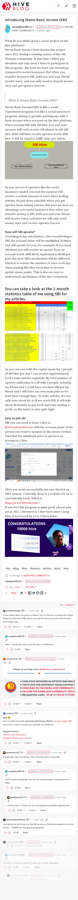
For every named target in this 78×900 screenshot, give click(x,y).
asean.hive (13, 658)
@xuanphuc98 (64, 721)
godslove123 (14, 752)
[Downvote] (11, 587)
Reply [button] (40, 626)
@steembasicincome (19, 427)
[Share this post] (45, 593)
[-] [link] (72, 610)
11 (25, 592)
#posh (57, 568)
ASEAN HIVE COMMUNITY (35, 575)
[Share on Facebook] (29, 592)
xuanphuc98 (22, 27)
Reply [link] (14, 592)
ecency (11, 713)
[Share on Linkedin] (41, 592)
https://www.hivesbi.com (21, 503)
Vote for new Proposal (13, 734)
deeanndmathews (17, 819)
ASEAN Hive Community (51, 669)
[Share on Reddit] (37, 592)
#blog (16, 568)
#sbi (8, 568)
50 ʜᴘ (61, 694)
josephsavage (15, 610)
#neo (66, 568)
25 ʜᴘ (49, 694)
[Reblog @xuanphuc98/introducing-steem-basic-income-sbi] (6, 592)
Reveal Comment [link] (34, 845)
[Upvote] (7, 587)
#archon (47, 568)
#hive (24, 568)
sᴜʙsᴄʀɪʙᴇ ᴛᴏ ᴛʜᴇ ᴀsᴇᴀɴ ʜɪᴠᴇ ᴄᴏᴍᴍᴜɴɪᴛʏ (48, 688)
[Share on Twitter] (33, 592)
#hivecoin (35, 568)
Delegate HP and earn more (16, 738)
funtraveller (14, 842)
